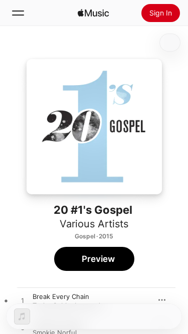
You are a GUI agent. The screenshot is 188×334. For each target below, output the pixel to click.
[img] (93, 13)
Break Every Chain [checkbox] (61, 296)
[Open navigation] (18, 13)
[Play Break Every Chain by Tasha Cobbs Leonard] (23, 300)
